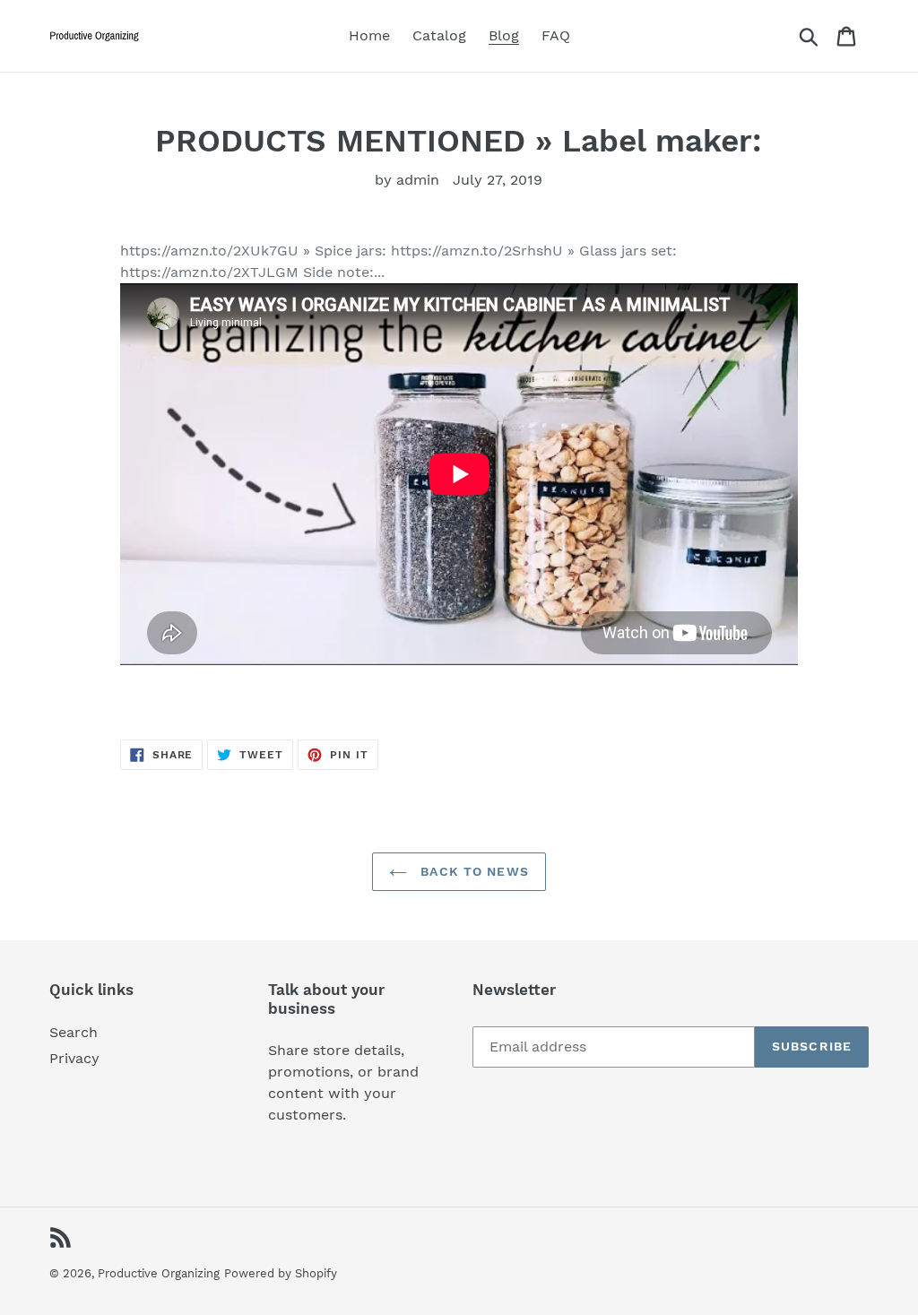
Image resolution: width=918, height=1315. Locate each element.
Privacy (74, 1058)
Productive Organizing (159, 1273)
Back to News (472, 871)
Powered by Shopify (280, 1273)
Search (73, 1032)
